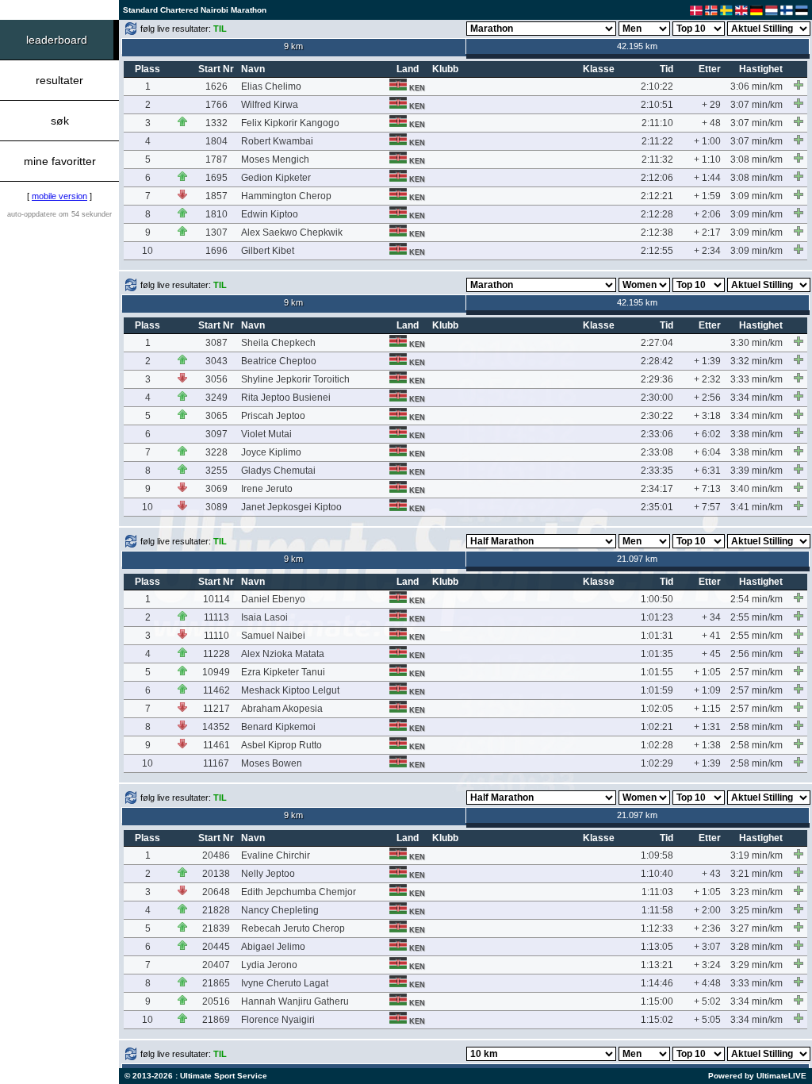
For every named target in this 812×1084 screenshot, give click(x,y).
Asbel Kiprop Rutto (281, 745)
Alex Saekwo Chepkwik (292, 232)
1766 (216, 104)
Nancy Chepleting (280, 910)
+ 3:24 (707, 965)
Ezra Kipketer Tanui (283, 672)
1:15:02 (657, 1019)
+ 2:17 (707, 232)
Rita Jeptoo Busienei (286, 397)
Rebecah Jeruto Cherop (293, 928)
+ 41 (711, 635)
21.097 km (637, 558)
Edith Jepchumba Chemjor (298, 892)
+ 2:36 (707, 928)
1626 (216, 86)
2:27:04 (657, 342)
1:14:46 (657, 983)
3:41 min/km (756, 507)
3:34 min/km (756, 397)
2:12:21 (657, 196)
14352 (216, 726)
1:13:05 (657, 946)
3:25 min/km (756, 910)
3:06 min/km (756, 86)
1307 (216, 232)
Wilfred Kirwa (269, 104)
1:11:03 (657, 892)
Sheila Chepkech (278, 342)
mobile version (59, 196)
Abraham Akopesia (282, 708)
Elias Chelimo (271, 86)
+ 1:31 (707, 726)
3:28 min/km (756, 946)
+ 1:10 (707, 159)
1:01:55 (657, 672)
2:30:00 (657, 397)
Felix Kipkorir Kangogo (290, 123)
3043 (216, 361)
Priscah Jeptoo (273, 415)
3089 (216, 507)
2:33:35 (657, 470)
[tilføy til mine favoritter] (798, 85)
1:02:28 (657, 745)
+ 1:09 (707, 690)
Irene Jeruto (267, 488)
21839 (216, 928)
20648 (216, 892)
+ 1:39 (707, 361)
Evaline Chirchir (275, 855)
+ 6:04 (707, 452)
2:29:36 (657, 379)
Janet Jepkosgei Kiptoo (291, 507)
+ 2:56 (707, 397)
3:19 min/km (756, 855)
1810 (216, 214)
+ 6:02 (707, 434)
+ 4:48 (707, 983)
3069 (216, 488)
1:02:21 (657, 726)
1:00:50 (657, 599)
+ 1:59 (707, 196)
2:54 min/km (756, 599)
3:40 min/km (756, 488)
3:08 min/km (756, 159)
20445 (216, 946)
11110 (216, 635)
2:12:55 (657, 250)
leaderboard (56, 39)
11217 (216, 708)
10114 (216, 599)
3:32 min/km (756, 361)
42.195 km (637, 46)
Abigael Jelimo (273, 946)
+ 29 (711, 104)
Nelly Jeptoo (268, 873)
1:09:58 (657, 855)
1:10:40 (657, 873)
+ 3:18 (707, 415)
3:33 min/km (756, 379)
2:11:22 (657, 141)
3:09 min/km (756, 196)
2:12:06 (657, 177)
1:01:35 (657, 653)
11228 (216, 653)
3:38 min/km (756, 434)
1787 (216, 159)
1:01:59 (657, 690)
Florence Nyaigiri (278, 1019)
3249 (216, 397)
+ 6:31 (707, 470)
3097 (216, 434)
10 (147, 250)
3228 (216, 452)
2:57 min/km (756, 672)
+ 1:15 (707, 708)
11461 (216, 745)
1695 (216, 177)
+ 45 (711, 653)
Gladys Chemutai (278, 470)
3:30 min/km (756, 342)
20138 (216, 873)
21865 (216, 983)
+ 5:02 (707, 1001)
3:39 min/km (756, 470)
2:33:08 (657, 452)
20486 (216, 855)
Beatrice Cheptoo (278, 361)
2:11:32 (657, 159)
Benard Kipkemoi (278, 726)
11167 (216, 763)
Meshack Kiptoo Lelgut (290, 690)
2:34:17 (657, 488)
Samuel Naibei (273, 635)
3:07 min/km (756, 104)
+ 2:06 (707, 214)
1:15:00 (657, 1001)
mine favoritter (60, 161)
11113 (216, 617)
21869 (216, 1019)
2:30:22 (657, 415)
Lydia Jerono (269, 965)
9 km (293, 46)
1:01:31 (657, 635)
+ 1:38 (707, 745)
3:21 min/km (756, 873)
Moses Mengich (275, 159)
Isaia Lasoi (264, 617)
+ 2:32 (707, 379)
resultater (59, 80)
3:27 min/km (756, 928)
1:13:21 (657, 965)
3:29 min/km (756, 965)
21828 (216, 910)
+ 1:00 (707, 141)
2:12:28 (657, 214)
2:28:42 (657, 361)
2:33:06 (657, 434)
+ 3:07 (707, 946)
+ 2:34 (707, 250)
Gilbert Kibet (267, 250)
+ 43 (711, 873)
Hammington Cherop (286, 196)
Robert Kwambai (277, 141)
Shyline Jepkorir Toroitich (295, 379)
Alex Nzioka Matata (282, 653)
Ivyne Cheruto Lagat (284, 983)
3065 (216, 415)
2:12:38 (657, 232)
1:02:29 (657, 763)
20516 (216, 1001)
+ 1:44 (707, 177)
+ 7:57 (707, 507)
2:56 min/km (756, 653)
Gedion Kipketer (276, 177)
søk (60, 120)
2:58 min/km (756, 726)
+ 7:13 (707, 488)
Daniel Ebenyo (273, 599)
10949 (216, 672)
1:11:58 (657, 910)
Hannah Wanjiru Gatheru (295, 1001)
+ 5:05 (707, 1019)
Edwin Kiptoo (269, 214)
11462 (216, 690)
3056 (216, 379)
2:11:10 (657, 123)
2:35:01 (657, 507)
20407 (216, 965)
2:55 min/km (756, 617)
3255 (216, 470)
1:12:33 (657, 928)
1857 (216, 196)
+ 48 (711, 123)
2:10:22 (657, 86)
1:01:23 (657, 617)
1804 (216, 141)
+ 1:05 (707, 672)
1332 (216, 123)
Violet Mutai (266, 434)
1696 (216, 250)
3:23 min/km (756, 892)
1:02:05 (657, 708)
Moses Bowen (271, 763)
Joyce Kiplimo (271, 452)
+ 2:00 (707, 910)
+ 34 (711, 617)
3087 (216, 342)
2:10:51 (657, 104)
